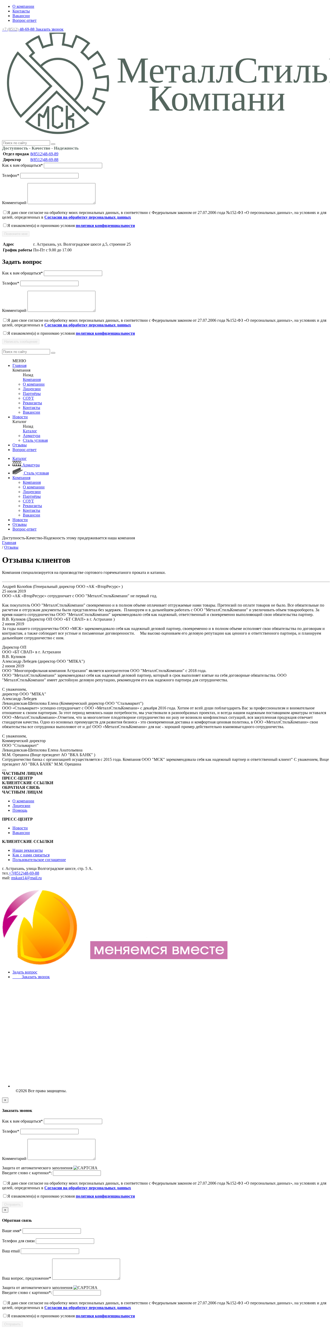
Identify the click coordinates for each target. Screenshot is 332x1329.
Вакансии (21, 16)
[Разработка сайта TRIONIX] (116, 963)
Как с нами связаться (31, 855)
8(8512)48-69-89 (44, 154)
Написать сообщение (20, 342)
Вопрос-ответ (24, 20)
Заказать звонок (50, 29)
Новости (20, 417)
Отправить (12, 1204)
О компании (23, 6)
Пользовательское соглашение (39, 859)
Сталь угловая (35, 440)
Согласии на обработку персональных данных (87, 217)
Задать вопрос (24, 972)
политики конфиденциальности (105, 225)
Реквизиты (32, 403)
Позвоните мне (15, 234)
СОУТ (28, 398)
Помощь (19, 810)
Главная (19, 365)
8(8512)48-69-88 (44, 159)
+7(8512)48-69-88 (24, 873)
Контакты (21, 11)
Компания (32, 379)
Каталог (30, 431)
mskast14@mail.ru (26, 878)
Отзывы (19, 445)
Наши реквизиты (27, 850)
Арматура (31, 435)
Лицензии (32, 389)
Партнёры (32, 393)
